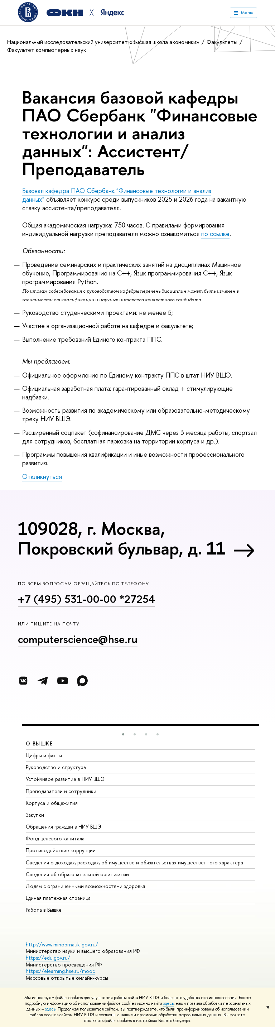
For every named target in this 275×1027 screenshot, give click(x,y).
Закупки (35, 814)
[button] (123, 734)
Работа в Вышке (44, 909)
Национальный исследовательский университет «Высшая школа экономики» (104, 42)
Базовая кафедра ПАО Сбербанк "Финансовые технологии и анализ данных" (116, 195)
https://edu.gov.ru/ (48, 957)
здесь (168, 1003)
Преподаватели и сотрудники (61, 791)
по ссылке (215, 233)
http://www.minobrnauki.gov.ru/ (62, 944)
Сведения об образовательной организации (77, 874)
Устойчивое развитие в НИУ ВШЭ (65, 779)
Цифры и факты (44, 755)
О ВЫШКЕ (39, 743)
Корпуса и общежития (52, 803)
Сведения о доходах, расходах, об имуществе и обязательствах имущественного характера (134, 862)
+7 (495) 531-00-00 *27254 (86, 598)
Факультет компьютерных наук (46, 50)
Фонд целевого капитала (55, 838)
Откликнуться (42, 476)
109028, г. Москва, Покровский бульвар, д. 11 (122, 538)
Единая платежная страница (58, 897)
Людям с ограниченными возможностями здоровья (85, 886)
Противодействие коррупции (61, 850)
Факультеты (223, 42)
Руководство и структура (56, 767)
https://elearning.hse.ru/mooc (60, 971)
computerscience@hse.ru (78, 639)
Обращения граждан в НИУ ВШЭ (63, 826)
